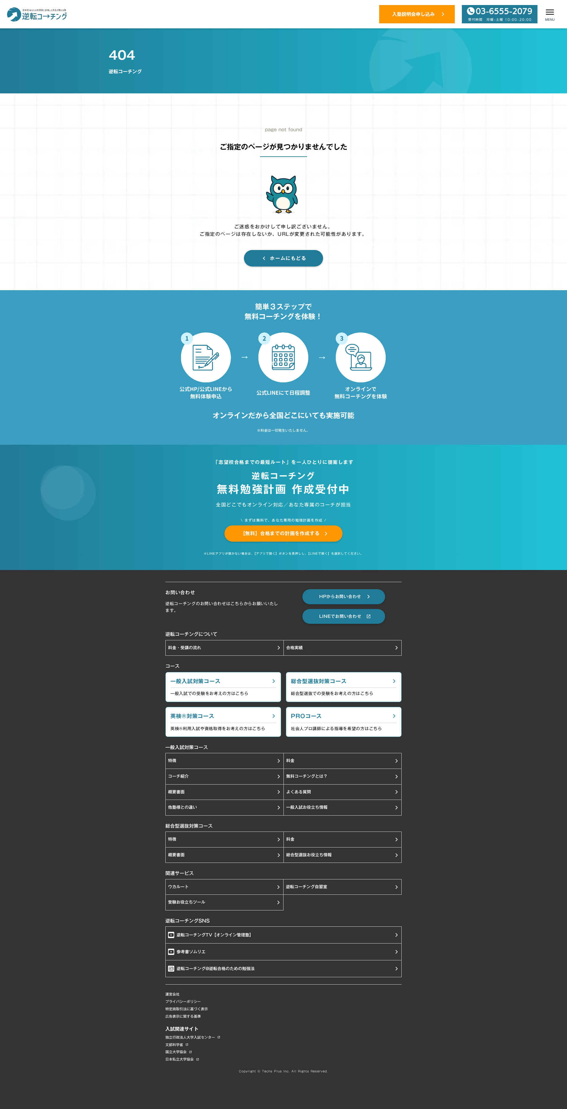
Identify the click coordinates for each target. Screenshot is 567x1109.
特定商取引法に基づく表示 (186, 1008)
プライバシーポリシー (183, 1001)
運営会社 (172, 994)
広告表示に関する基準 (183, 1016)
